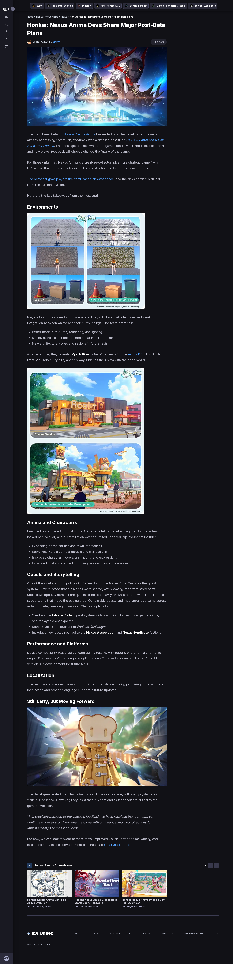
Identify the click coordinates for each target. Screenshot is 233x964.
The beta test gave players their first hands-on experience (70, 179)
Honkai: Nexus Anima (47, 16)
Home (30, 16)
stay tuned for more (118, 845)
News (64, 16)
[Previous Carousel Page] (210, 865)
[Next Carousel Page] (216, 865)
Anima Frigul (137, 354)
